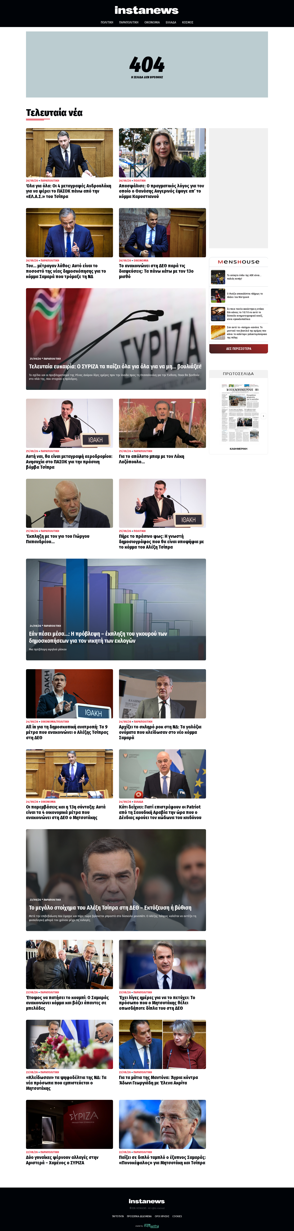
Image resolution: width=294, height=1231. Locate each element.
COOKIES (177, 1216)
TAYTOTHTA (118, 1216)
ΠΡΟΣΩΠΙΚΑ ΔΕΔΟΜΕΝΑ (139, 1216)
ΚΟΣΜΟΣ (187, 22)
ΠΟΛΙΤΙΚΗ (107, 22)
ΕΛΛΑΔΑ (171, 22)
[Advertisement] (238, 188)
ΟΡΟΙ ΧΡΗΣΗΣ (162, 1216)
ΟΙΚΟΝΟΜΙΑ (152, 22)
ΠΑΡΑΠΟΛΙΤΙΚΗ (128, 22)
